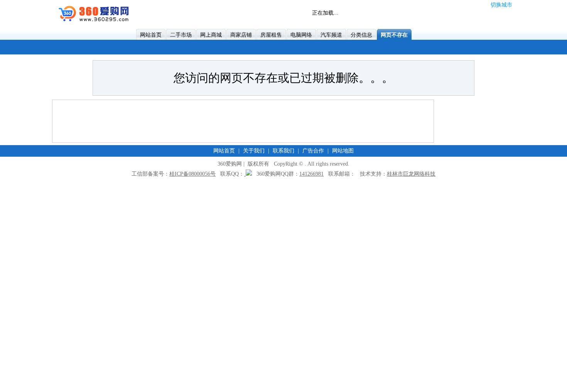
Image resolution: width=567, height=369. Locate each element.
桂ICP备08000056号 (192, 174)
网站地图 (343, 151)
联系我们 (283, 151)
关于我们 (254, 151)
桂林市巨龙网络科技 (411, 174)
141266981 (311, 174)
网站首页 (224, 151)
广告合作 (313, 151)
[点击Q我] (248, 174)
